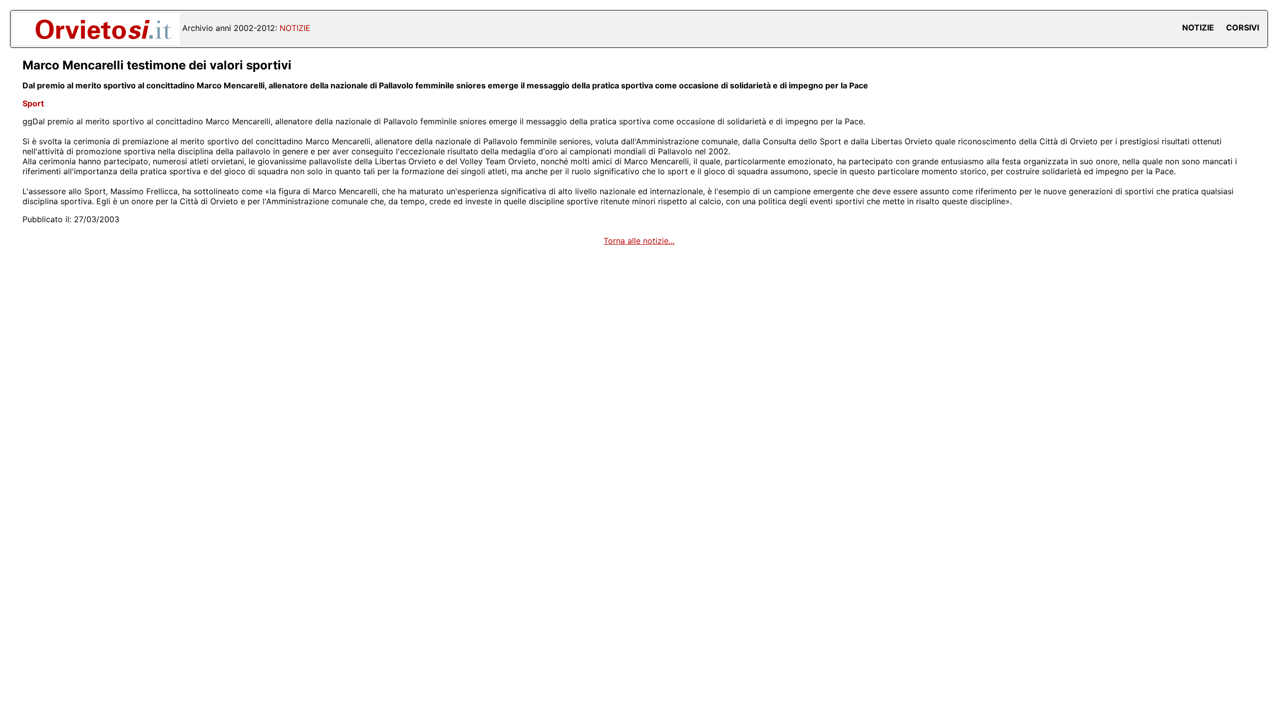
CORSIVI (1242, 27)
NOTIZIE (1198, 27)
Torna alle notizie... (639, 241)
